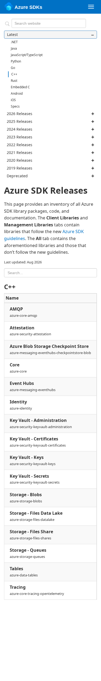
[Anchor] (19, 286)
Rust (14, 80)
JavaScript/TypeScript (27, 55)
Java (14, 48)
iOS (13, 100)
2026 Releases (19, 113)
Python (16, 61)
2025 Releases (19, 121)
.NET (14, 42)
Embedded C (20, 87)
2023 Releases (19, 136)
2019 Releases (19, 168)
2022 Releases (19, 144)
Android (17, 93)
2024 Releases (19, 129)
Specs (15, 106)
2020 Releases (19, 160)
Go (13, 67)
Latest (12, 34)
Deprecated (17, 175)
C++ (14, 74)
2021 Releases (19, 152)
